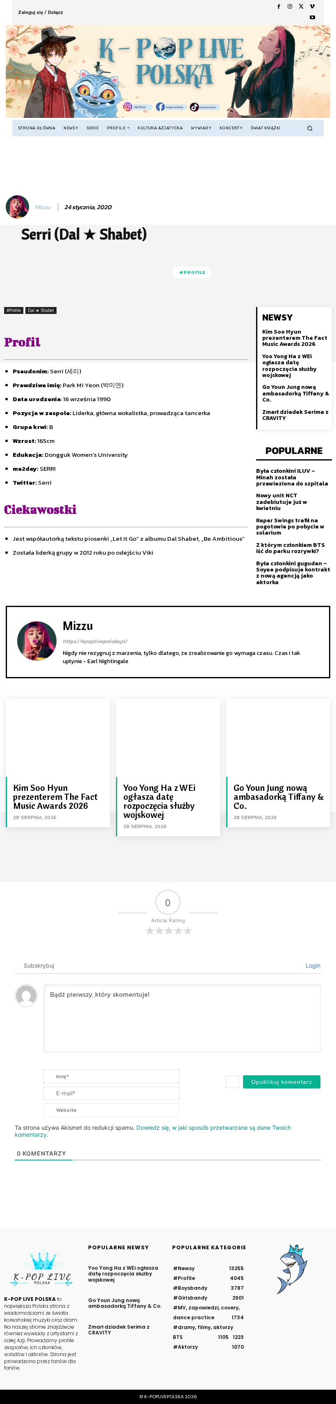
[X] (300, 6)
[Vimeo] (312, 6)
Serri (44, 482)
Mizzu (42, 207)
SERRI (48, 468)
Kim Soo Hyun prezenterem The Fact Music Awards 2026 (294, 338)
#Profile (192, 272)
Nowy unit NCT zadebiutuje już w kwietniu (281, 501)
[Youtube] (312, 17)
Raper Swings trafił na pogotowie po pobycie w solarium (290, 526)
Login (312, 965)
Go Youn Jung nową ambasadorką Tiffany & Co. (295, 393)
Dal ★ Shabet (41, 310)
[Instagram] (289, 6)
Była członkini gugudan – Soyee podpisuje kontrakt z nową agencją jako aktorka (293, 573)
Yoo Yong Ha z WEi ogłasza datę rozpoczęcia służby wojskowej (289, 365)
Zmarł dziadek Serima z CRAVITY (295, 415)
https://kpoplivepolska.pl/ (95, 641)
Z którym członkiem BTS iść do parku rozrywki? (290, 548)
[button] (310, 128)
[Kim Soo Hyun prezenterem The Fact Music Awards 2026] (58, 737)
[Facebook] (278, 6)
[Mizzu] (19, 207)
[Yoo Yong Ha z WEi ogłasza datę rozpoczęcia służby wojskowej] (168, 737)
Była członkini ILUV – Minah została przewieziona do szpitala (292, 477)
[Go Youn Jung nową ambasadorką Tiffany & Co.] (278, 737)
